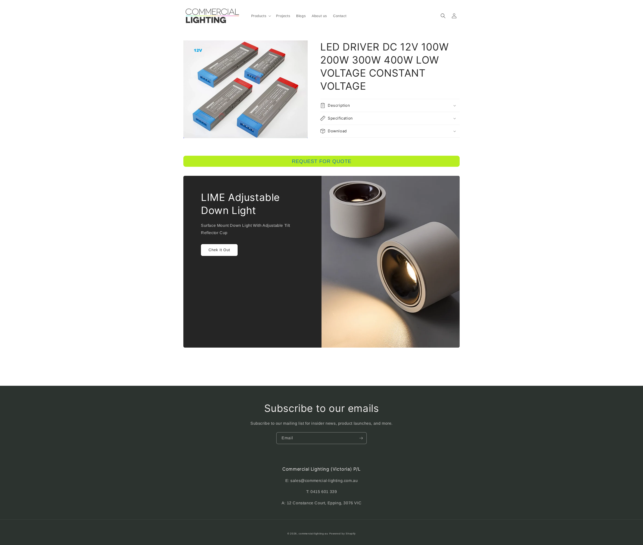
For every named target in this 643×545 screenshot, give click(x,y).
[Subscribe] (360, 438)
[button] (260, 16)
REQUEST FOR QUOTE (321, 161)
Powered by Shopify (342, 533)
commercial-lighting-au (313, 533)
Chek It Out (219, 250)
